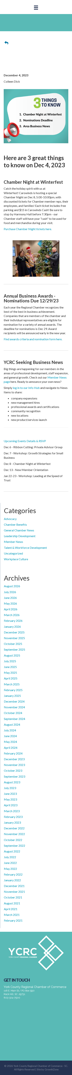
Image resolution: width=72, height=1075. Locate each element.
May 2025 (10, 672)
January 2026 (12, 626)
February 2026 (13, 620)
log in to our (20, 387)
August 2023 (12, 782)
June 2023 (10, 793)
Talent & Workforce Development (25, 547)
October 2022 (13, 840)
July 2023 (10, 788)
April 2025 (10, 678)
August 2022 (12, 851)
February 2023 (13, 816)
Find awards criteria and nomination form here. (33, 339)
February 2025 (13, 690)
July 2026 (10, 592)
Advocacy (10, 518)
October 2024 (13, 713)
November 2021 (14, 891)
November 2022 (14, 834)
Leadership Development (19, 536)
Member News (13, 541)
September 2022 (14, 845)
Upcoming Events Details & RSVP (25, 441)
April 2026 (10, 609)
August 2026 (12, 586)
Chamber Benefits (15, 524)
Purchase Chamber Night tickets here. (28, 229)
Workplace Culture (16, 559)
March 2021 (12, 914)
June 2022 (10, 862)
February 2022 (13, 874)
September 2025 (14, 649)
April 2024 (10, 747)
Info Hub (34, 387)
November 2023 (14, 765)
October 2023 (13, 770)
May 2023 (10, 799)
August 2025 (12, 655)
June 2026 (10, 597)
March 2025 (12, 684)
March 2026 (12, 615)
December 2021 (14, 886)
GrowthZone (52, 1069)
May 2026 (10, 603)
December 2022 (14, 828)
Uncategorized (13, 553)
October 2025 (13, 643)
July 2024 (10, 730)
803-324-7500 (12, 997)
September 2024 (14, 718)
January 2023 (12, 822)
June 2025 (10, 667)
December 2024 (14, 701)
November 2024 (14, 707)
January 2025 (12, 695)
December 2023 (14, 759)
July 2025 (10, 661)
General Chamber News (19, 530)
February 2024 (13, 753)
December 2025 (14, 632)
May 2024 (10, 741)
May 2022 (10, 868)
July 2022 (10, 857)
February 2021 (13, 920)
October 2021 (13, 897)
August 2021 (12, 903)
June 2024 (10, 736)
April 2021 (10, 909)
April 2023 (10, 805)
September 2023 (14, 776)
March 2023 (12, 811)
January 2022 (12, 880)
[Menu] (36, 7)
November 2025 (14, 638)
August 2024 (12, 724)
